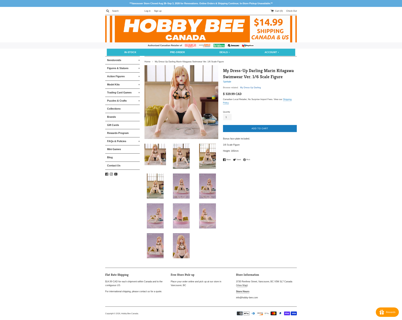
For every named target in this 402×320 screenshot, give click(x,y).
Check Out (291, 11)
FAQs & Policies (123, 141)
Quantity (226, 112)
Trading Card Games (123, 92)
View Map (242, 285)
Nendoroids (123, 60)
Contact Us (113, 165)
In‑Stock (130, 52)
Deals (224, 52)
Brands (111, 117)
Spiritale (227, 81)
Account (271, 52)
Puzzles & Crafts (123, 100)
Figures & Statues (123, 68)
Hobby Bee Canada (129, 313)
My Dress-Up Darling (250, 87)
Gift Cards (113, 125)
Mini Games (114, 149)
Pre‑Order (177, 52)
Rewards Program (118, 133)
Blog (110, 157)
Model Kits (123, 84)
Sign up (158, 11)
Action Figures (123, 76)
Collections (114, 108)
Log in (147, 11)
